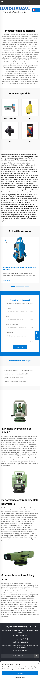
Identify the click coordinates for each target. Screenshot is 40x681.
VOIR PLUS (6, 280)
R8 (30, 118)
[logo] (15, 9)
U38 (30, 141)
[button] (13, 286)
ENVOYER (20, 347)
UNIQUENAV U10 (10, 118)
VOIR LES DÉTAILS (10, 107)
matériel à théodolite (23, 374)
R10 (10, 141)
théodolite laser (8, 374)
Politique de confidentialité (20, 650)
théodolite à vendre (27, 370)
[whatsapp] (37, 333)
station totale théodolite (11, 370)
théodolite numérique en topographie (15, 381)
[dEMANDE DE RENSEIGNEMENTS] (37, 337)
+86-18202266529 (21, 636)
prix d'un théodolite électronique (13, 378)
